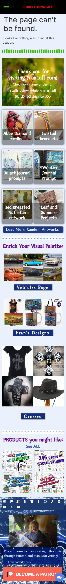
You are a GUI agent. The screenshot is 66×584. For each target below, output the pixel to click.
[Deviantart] (52, 502)
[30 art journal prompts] (17, 164)
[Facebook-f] (39, 502)
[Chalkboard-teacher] (18, 502)
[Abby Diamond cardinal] (17, 125)
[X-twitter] (12, 507)
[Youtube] (5, 507)
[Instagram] (46, 502)
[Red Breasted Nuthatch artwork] (17, 204)
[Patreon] (12, 502)
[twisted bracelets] (49, 125)
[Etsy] (25, 502)
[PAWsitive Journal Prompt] (49, 164)
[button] (6, 6)
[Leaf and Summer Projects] (49, 204)
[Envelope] (5, 502)
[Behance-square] (59, 502)
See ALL (33, 446)
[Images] (18, 507)
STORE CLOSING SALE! (38, 7)
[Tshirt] (32, 502)
